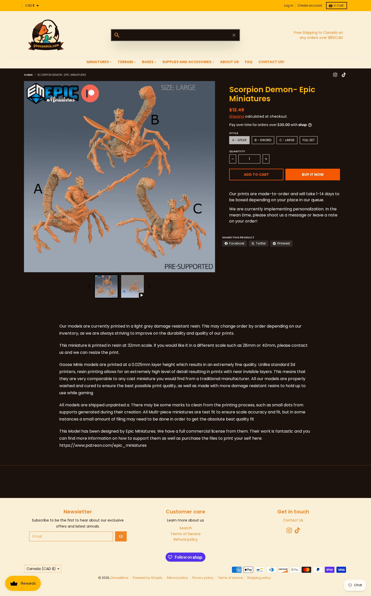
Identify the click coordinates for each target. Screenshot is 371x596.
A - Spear (239, 140)
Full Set (309, 140)
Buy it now (313, 174)
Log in (288, 5)
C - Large (287, 140)
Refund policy (177, 578)
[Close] (234, 35)
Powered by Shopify (148, 578)
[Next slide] (149, 286)
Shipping (236, 116)
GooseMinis (119, 578)
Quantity (237, 151)
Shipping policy (259, 578)
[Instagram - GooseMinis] (335, 74)
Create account (310, 5)
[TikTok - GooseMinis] (343, 74)
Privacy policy (203, 578)
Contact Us (293, 520)
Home (28, 75)
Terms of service (230, 578)
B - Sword (263, 140)
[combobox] (175, 35)
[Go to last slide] (89, 286)
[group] (106, 286)
